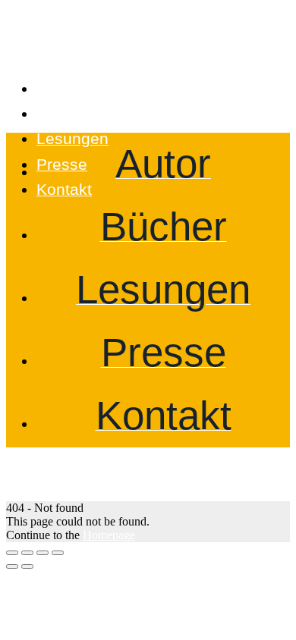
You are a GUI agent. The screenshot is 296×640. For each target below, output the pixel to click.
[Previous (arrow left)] (12, 566)
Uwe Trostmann (92, 50)
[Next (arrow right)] (27, 566)
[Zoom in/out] (58, 553)
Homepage (109, 535)
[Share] (27, 553)
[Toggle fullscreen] (42, 553)
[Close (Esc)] (12, 553)
